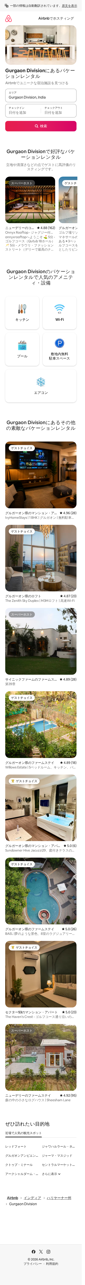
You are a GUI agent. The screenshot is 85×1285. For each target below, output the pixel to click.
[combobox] (41, 97)
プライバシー (33, 1264)
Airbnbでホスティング (56, 18)
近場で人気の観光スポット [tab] (23, 1133)
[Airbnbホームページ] (8, 18)
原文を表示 (69, 6)
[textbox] (23, 112)
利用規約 (52, 1264)
